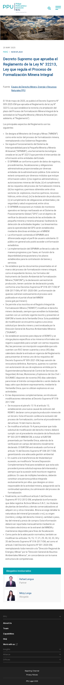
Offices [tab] (6, 659)
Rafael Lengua (26, 579)
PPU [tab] (5, 616)
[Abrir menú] (58, 7)
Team (5, 628)
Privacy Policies (32, 675)
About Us (7, 623)
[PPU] (14, 8)
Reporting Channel (32, 671)
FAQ (5, 639)
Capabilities (8, 634)
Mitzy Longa (25, 593)
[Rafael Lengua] (11, 581)
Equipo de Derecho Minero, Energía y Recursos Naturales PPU (34, 89)
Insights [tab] (6, 649)
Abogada (23, 597)
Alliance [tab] (6, 654)
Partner (23, 582)
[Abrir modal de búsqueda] (49, 8)
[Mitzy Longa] (11, 595)
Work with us (9, 644)
